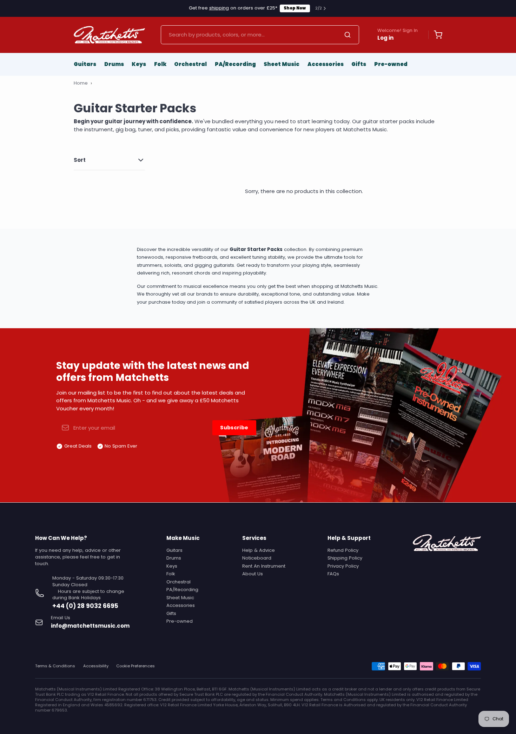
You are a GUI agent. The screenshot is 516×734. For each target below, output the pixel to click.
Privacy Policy (343, 566)
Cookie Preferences (135, 666)
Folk (160, 64)
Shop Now (295, 8)
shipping (219, 8)
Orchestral (190, 64)
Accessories (325, 64)
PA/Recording (235, 64)
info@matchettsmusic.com (90, 625)
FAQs (333, 573)
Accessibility (95, 666)
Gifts (358, 64)
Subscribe (234, 427)
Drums (114, 64)
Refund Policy (343, 550)
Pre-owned (391, 64)
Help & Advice (258, 550)
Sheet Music (281, 64)
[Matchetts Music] (109, 35)
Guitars (85, 64)
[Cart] (435, 35)
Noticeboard (256, 558)
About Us (252, 573)
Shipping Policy (345, 558)
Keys (139, 64)
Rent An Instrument (263, 566)
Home (81, 83)
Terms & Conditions (55, 666)
